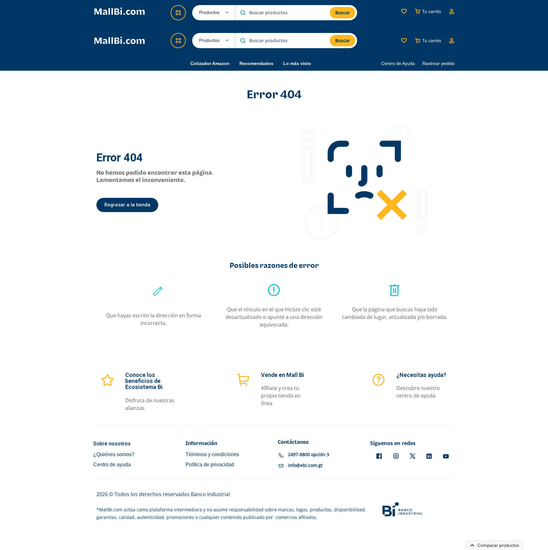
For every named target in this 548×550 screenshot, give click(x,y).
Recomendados (256, 63)
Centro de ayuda (112, 464)
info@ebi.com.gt (305, 465)
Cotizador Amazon (210, 63)
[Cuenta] (451, 41)
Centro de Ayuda (398, 63)
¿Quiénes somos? (113, 454)
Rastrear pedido (438, 63)
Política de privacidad (210, 464)
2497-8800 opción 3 (308, 454)
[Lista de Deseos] (404, 41)
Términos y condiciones (212, 454)
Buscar (342, 40)
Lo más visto (297, 63)
